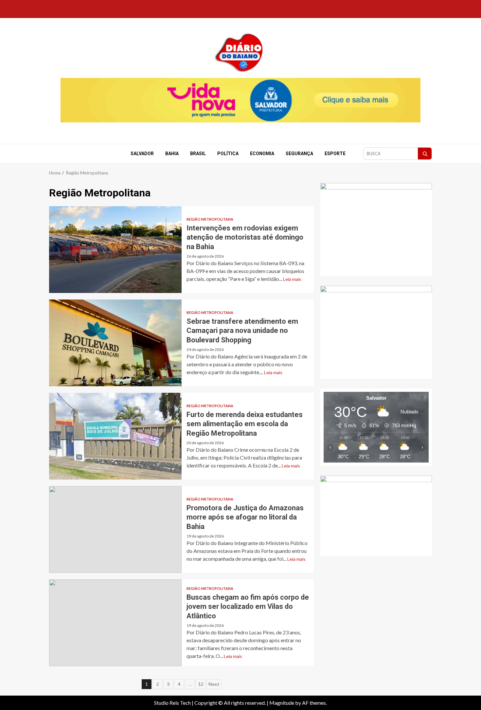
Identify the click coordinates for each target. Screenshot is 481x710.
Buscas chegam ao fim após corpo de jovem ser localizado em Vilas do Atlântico (115, 622)
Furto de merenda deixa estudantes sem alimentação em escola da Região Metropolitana (115, 436)
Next (214, 684)
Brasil (198, 153)
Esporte (335, 153)
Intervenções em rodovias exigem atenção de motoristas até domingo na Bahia (115, 249)
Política (228, 153)
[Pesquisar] (425, 153)
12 (200, 684)
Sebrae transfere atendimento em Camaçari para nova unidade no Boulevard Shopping (115, 343)
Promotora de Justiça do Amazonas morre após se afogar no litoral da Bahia (115, 529)
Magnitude (281, 703)
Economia (262, 153)
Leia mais (292, 279)
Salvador (142, 153)
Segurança (299, 153)
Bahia (172, 153)
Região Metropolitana (210, 219)
